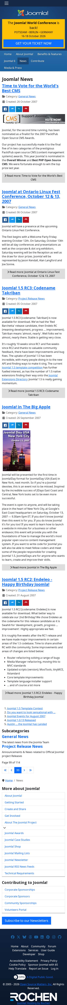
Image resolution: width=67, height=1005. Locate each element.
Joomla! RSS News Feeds (19, 866)
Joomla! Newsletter (16, 860)
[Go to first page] (5, 770)
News (23, 61)
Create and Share (15, 809)
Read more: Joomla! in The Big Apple (34, 567)
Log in (54, 968)
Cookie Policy (17, 964)
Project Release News (31, 298)
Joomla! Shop (13, 846)
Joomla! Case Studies (17, 840)
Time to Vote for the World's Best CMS (30, 88)
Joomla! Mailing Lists (17, 853)
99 (17, 770)
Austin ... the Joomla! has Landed (27, 724)
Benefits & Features (50, 54)
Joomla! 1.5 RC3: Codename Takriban (28, 290)
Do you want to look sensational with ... (31, 712)
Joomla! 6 (9, 61)
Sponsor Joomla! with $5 (43, 964)
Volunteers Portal (15, 910)
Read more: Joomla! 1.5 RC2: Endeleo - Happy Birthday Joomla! (34, 695)
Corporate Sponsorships (20, 889)
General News (27, 96)
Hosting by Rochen (33, 1003)
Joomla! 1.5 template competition (22, 367)
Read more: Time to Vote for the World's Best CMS (34, 177)
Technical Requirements (19, 873)
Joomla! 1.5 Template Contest (25, 708)
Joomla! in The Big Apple (26, 407)
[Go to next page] (24, 770)
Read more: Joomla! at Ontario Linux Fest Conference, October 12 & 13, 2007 (34, 274)
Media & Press (13, 68)
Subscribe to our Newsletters (26, 920)
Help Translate (17, 968)
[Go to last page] (30, 770)
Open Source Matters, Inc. (36, 984)
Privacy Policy (49, 961)
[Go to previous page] (11, 770)
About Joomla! (24, 54)
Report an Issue (38, 968)
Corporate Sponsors (17, 896)
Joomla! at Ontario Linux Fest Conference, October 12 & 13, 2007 (31, 196)
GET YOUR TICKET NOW (34, 43)
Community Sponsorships (21, 903)
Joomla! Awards (14, 833)
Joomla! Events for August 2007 (26, 716)
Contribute (37, 61)
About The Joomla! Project (21, 822)
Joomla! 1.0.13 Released (21, 720)
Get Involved (12, 816)
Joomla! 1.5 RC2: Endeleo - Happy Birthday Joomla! (27, 582)
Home (8, 54)
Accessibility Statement (24, 961)
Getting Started (14, 802)
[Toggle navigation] (6, 3)
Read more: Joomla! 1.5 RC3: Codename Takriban (34, 393)
